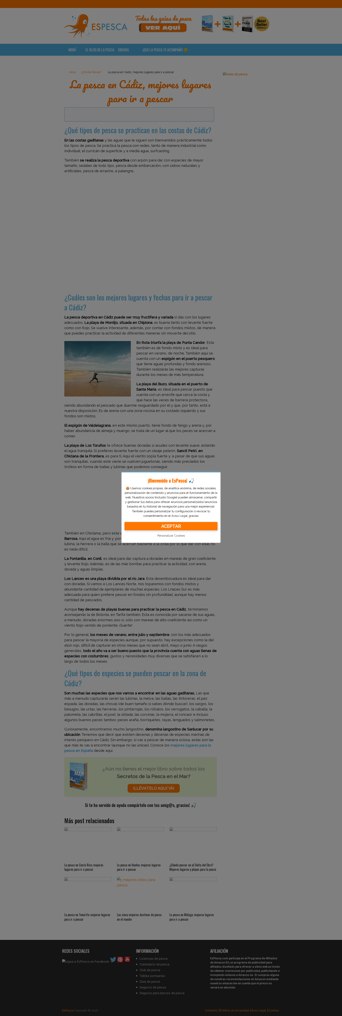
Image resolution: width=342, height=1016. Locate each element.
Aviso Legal (179, 515)
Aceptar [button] (171, 526)
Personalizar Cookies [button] (171, 535)
